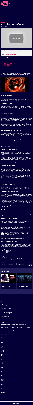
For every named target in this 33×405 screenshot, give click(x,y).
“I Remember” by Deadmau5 (7, 64)
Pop (1, 383)
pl (1, 381)
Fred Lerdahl (15, 54)
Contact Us (16, 398)
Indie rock (2, 368)
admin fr (2, 341)
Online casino (3, 379)
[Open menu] (31, 3)
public (2, 384)
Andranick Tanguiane (9, 54)
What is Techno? (4, 58)
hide (9, 57)
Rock (2, 387)
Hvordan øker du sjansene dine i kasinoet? (7, 325)
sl (1, 388)
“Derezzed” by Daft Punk (6, 66)
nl (1, 375)
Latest (2, 372)
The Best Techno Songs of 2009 (6, 62)
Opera (2, 380)
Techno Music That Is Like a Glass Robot (7, 263)
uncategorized (3, 392)
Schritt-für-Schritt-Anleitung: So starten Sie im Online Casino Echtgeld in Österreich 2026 (15, 327)
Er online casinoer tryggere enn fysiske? (7, 330)
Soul (1, 389)
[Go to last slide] (2, 282)
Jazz (1, 371)
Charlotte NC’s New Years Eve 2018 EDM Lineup (24, 286)
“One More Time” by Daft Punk (7, 67)
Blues (2, 346)
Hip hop (2, 366)
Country (2, 350)
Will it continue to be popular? (7, 71)
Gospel (2, 362)
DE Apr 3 (2, 351)
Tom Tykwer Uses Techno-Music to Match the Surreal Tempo (24, 264)
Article (2, 345)
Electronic (2, 354)
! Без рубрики (3, 335)
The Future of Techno (5, 68)
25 (1, 337)
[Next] (30, 282)
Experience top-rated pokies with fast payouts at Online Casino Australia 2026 (13, 324)
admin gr (2, 342)
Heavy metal (3, 364)
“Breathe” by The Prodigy (6, 65)
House (2, 367)
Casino (2, 347)
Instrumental (3, 370)
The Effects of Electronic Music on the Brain (7, 286)
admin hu (2, 343)
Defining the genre (8, 305)
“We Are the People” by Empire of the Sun (9, 63)
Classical (2, 349)
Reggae (2, 385)
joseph (3, 26)
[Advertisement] (16, 13)
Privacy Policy (23, 398)
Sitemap (29, 398)
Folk (1, 359)
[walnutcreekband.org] (5, 3)
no (1, 376)
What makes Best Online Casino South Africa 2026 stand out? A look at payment (14, 329)
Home (11, 398)
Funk (2, 360)
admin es (2, 339)
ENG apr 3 (2, 355)
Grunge (2, 363)
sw (1, 391)
